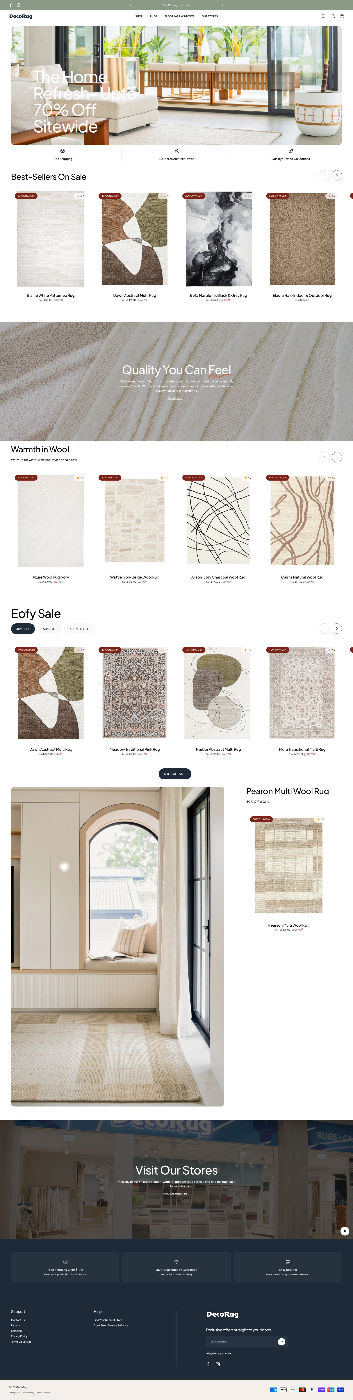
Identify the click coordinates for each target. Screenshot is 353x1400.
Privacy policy (28, 1393)
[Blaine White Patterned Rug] (50, 239)
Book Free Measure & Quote (111, 1325)
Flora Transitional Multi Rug (302, 749)
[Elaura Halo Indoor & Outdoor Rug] (302, 239)
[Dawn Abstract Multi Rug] (134, 239)
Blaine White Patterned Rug (51, 295)
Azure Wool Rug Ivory (51, 577)
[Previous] (131, 5)
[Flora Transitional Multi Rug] (302, 692)
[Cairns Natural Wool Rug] (302, 520)
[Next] (222, 5)
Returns (16, 1325)
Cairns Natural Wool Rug (302, 577)
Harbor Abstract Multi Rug (218, 749)
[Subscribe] (281, 1341)
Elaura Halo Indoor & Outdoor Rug (302, 295)
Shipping (16, 1330)
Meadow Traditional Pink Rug (135, 749)
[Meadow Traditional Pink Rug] (134, 692)
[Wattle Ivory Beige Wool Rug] (134, 520)
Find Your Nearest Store (108, 1320)
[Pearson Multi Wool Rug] (288, 865)
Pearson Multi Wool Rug (288, 925)
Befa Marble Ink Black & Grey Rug (218, 295)
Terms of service (43, 1393)
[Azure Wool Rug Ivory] (50, 520)
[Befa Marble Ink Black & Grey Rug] (218, 239)
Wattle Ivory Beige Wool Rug (134, 577)
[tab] (23, 628)
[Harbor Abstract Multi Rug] (218, 692)
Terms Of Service (21, 1341)
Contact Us (18, 1320)
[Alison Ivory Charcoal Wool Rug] (218, 520)
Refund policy (14, 1393)
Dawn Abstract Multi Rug (134, 295)
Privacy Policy (19, 1336)
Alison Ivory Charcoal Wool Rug (218, 577)
